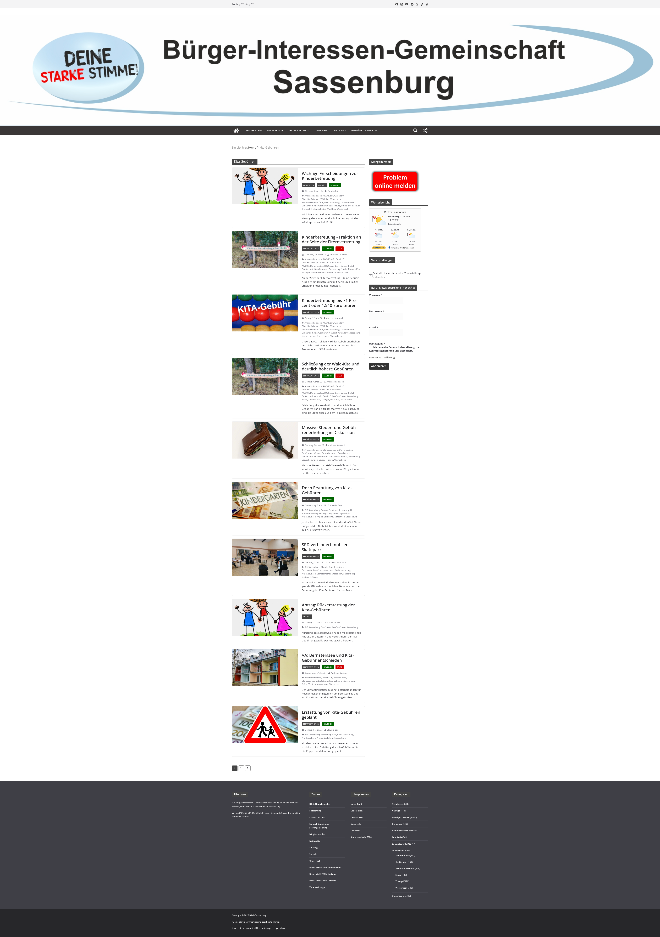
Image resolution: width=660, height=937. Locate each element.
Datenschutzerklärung (382, 357)
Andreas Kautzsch (313, 195)
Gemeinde (321, 130)
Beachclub (327, 677)
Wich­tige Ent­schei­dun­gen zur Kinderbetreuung (330, 176)
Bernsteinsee (339, 677)
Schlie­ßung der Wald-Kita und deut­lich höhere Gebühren (330, 366)
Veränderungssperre (318, 684)
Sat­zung (313, 847)
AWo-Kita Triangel (310, 199)
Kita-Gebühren (321, 205)
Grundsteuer (344, 453)
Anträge (322, 185)
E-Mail (373, 327)
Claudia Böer (333, 191)
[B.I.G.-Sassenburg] (330, 17)
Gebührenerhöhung (311, 453)
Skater (315, 576)
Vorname (375, 295)
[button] (307, 130)
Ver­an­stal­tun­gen (317, 887)
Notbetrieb (339, 516)
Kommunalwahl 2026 (402, 830)
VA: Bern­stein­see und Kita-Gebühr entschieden (328, 657)
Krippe (320, 516)
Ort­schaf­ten (297, 130)
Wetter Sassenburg (395, 212)
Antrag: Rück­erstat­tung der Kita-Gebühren (328, 607)
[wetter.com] (379, 248)
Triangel (306, 208)
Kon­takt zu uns (317, 817)
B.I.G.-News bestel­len (319, 804)
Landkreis (397, 837)
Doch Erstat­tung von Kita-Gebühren (327, 490)
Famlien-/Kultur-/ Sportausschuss (317, 570)
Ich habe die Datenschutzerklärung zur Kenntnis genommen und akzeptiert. (394, 349)
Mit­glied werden (317, 834)
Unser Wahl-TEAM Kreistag (322, 874)
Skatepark (306, 576)
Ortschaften (398, 850)
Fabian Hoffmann (310, 396)
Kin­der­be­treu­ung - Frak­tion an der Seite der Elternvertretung (331, 239)
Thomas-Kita (354, 205)
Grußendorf (307, 205)
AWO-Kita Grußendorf (333, 195)
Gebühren (326, 627)
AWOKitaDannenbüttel (312, 202)
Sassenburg (334, 205)
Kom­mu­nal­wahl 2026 (361, 837)
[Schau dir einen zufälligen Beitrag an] (425, 130)
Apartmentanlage (313, 677)
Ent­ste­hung (254, 130)
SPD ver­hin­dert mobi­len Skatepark (325, 547)
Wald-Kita (331, 208)
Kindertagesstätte (341, 513)
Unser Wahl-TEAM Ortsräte (322, 880)
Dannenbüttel (347, 202)
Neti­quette (314, 840)
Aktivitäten (308, 185)
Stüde (344, 205)
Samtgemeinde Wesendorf (329, 573)
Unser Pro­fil (315, 860)
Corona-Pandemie (329, 510)
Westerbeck (342, 208)
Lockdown (328, 516)
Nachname (376, 311)
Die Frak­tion (275, 130)
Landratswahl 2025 (401, 843)
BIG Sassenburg (332, 202)
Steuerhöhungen (310, 459)
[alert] (398, 275)
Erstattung (344, 510)
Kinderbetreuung (310, 513)
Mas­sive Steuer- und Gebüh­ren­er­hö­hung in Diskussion (329, 430)
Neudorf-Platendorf (338, 332)
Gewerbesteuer (329, 453)
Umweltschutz (399, 895)
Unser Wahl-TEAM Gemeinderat (325, 867)
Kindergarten (325, 513)
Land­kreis (339, 130)
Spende (313, 854)
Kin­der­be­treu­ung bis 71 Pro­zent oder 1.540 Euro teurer (329, 302)
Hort (352, 510)
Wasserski (334, 684)
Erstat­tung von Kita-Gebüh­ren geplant (331, 714)
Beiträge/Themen (362, 130)
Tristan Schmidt (318, 208)
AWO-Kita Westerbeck (330, 199)
